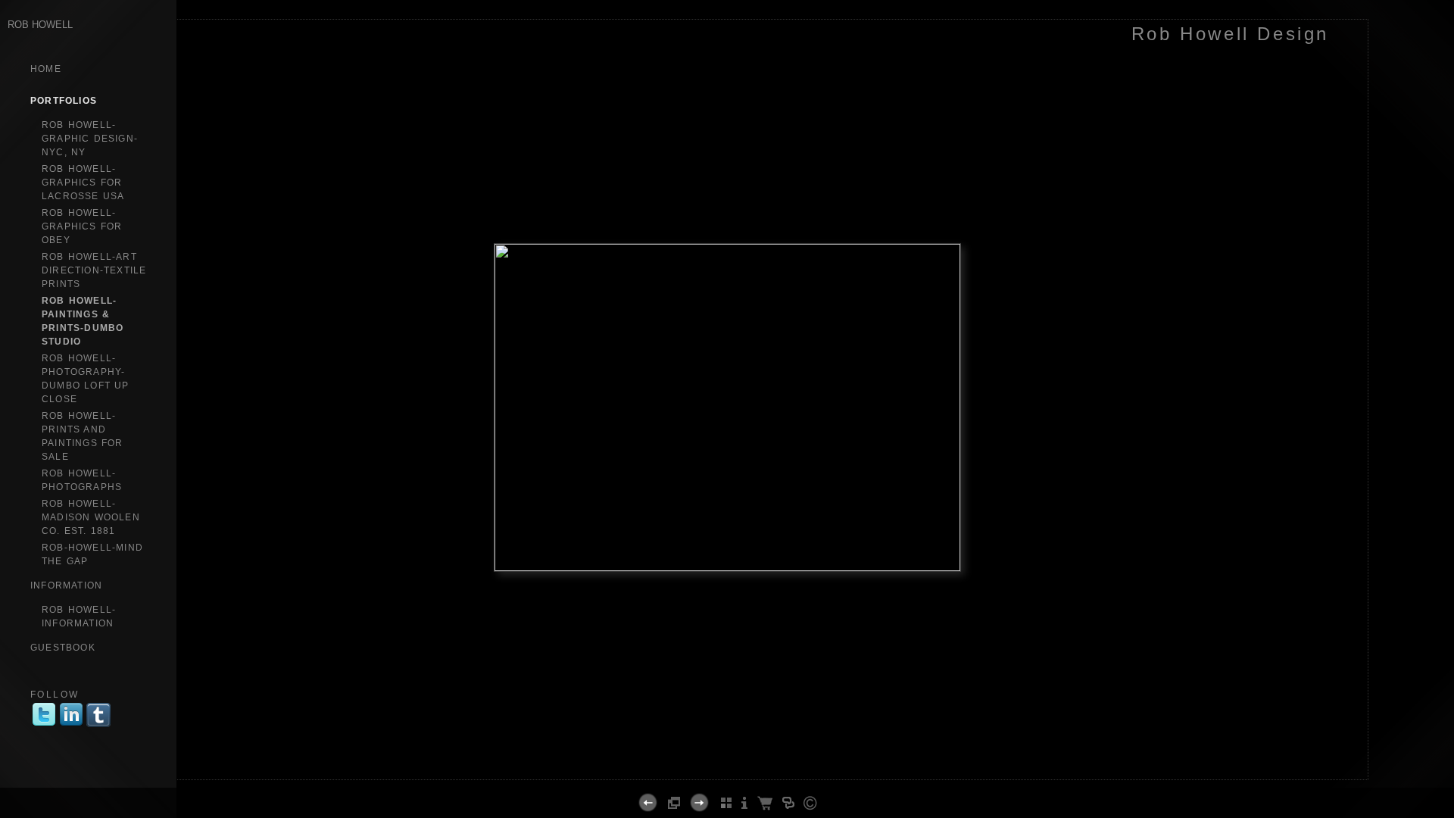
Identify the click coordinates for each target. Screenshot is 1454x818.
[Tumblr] (98, 725)
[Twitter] (44, 725)
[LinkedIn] (71, 725)
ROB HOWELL (40, 24)
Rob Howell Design (1230, 33)
